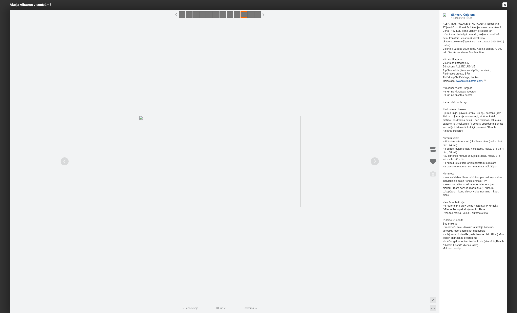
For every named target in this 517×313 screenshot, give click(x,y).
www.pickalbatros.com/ (469, 81)
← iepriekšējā (190, 308)
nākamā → (251, 308)
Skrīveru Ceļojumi (463, 14)
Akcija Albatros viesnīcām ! (30, 4)
